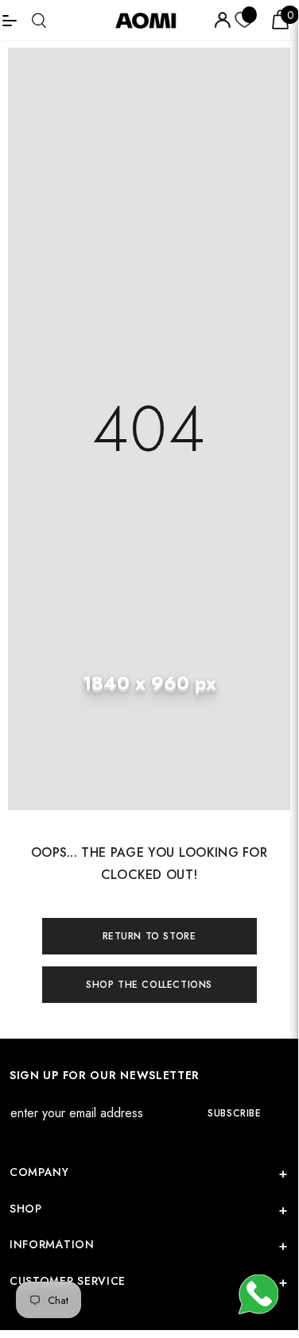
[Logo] (151, 19)
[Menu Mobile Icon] (9, 19)
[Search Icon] (39, 20)
